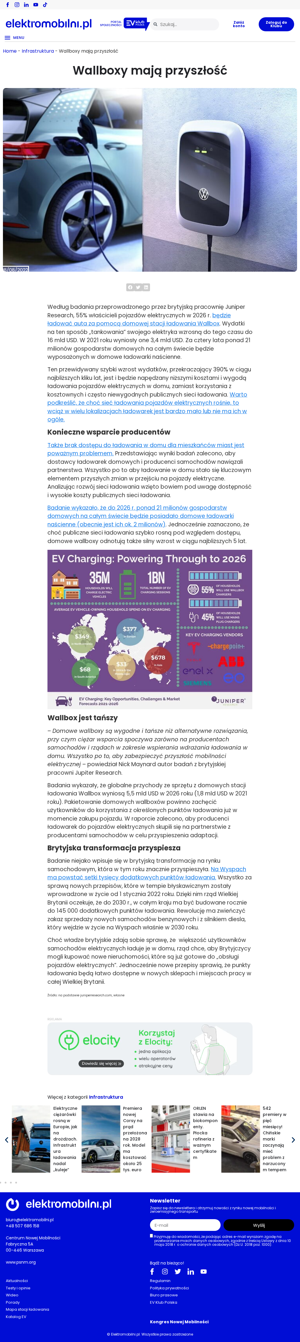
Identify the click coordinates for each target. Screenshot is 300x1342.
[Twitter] (177, 1271)
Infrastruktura (38, 51)
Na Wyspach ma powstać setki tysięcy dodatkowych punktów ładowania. (146, 873)
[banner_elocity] (150, 1073)
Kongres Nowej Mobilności (179, 1322)
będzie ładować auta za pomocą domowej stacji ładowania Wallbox (139, 319)
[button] (130, 287)
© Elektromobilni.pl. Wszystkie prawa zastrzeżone (150, 1334)
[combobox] (184, 24)
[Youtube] (203, 1271)
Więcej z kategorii (67, 1097)
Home (10, 51)
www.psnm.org (21, 1262)
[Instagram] (164, 1271)
